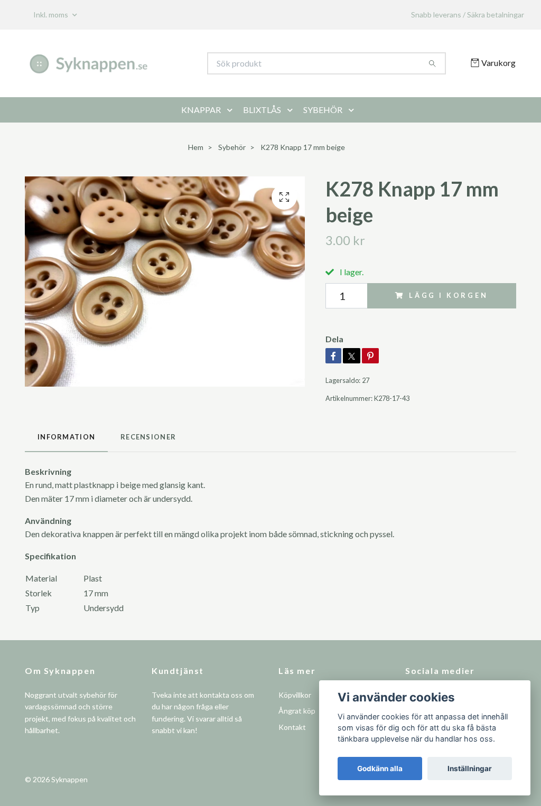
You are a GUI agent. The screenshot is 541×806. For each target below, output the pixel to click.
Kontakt (292, 727)
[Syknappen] (147, 63)
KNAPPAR (201, 110)
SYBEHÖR (322, 110)
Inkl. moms (51, 14)
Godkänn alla (380, 768)
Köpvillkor (294, 694)
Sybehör (232, 147)
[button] (232, 110)
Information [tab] (66, 437)
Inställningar (469, 768)
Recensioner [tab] (148, 437)
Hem (195, 147)
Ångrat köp (296, 710)
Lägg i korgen (448, 295)
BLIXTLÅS (262, 110)
